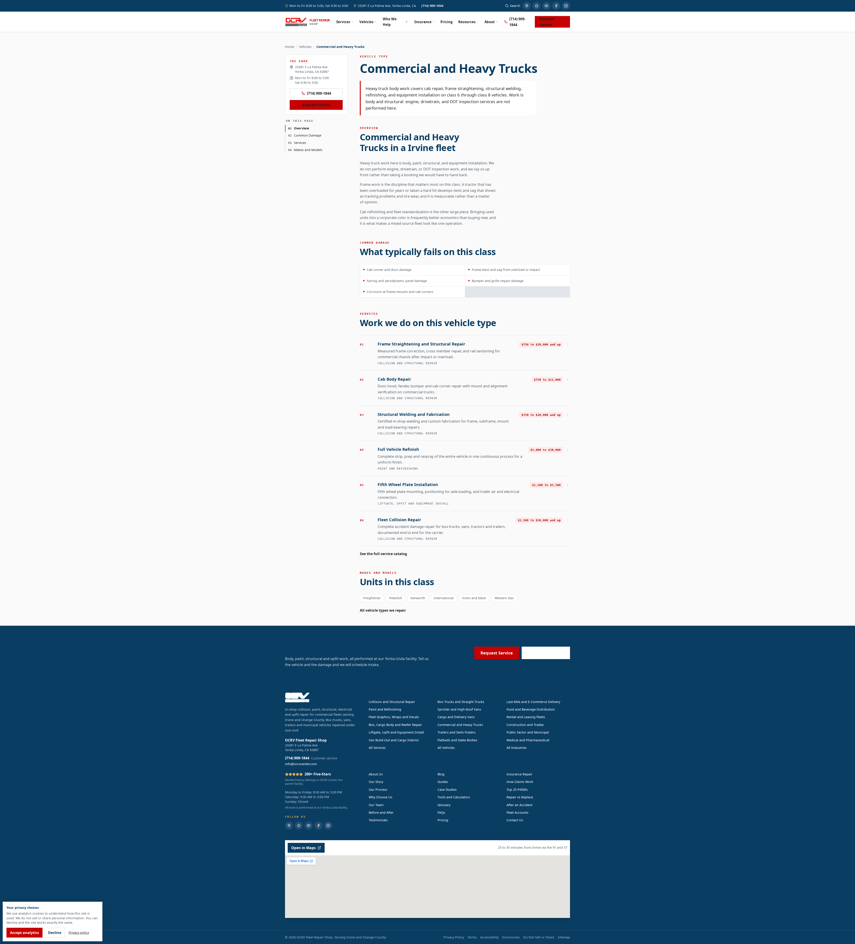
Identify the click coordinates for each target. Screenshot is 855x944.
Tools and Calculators (454, 797)
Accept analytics (24, 932)
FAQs (441, 812)
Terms (472, 937)
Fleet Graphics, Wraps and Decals (394, 717)
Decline (54, 932)
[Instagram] (566, 6)
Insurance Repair (519, 774)
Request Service (546, 21)
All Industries (517, 748)
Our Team (376, 805)
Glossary (444, 805)
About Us (376, 774)
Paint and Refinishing (385, 709)
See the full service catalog (383, 553)
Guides (443, 782)
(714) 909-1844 (432, 6)
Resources (467, 22)
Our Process (378, 789)
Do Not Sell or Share (538, 937)
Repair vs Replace (520, 797)
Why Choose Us (380, 797)
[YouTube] (546, 6)
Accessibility (489, 937)
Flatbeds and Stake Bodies (457, 740)
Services (343, 22)
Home (289, 47)
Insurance (423, 22)
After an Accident (519, 805)
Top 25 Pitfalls (517, 789)
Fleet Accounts (517, 812)
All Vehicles (446, 748)
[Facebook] (556, 6)
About (489, 22)
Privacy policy (79, 932)
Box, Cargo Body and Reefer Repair (395, 725)
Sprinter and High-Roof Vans (459, 709)
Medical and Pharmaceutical (528, 740)
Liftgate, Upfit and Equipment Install (396, 732)
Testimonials (378, 820)
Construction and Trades (525, 725)
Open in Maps (303, 847)
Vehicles (366, 22)
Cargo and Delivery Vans (456, 717)
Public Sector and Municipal (528, 732)
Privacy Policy (454, 937)
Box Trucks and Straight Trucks (461, 702)
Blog (441, 774)
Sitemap (564, 937)
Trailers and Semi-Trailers (457, 732)
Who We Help (390, 22)
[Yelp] (537, 6)
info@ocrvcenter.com (301, 764)
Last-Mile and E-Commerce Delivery (533, 702)
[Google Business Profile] (527, 6)
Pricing (446, 22)
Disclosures (511, 937)
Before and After (381, 812)
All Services (377, 748)
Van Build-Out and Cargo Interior (394, 740)
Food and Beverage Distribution (531, 709)
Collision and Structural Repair (392, 702)
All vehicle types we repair (383, 610)
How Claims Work (520, 782)
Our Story (376, 782)
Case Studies (447, 789)
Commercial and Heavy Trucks (460, 725)
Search (515, 6)
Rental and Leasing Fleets (526, 717)
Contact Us (515, 820)
